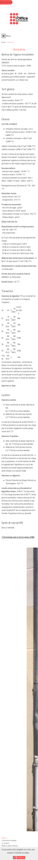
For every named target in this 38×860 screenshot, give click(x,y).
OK (14, 857)
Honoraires (10, 42)
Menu (8, 35)
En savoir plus (20, 857)
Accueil (4, 42)
